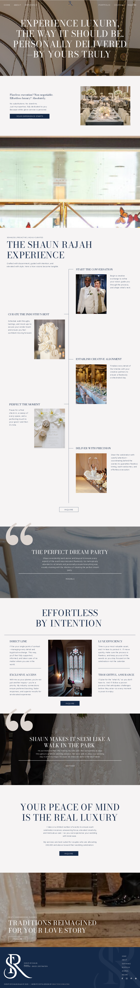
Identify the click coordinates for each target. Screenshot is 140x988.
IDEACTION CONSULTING (61, 984)
